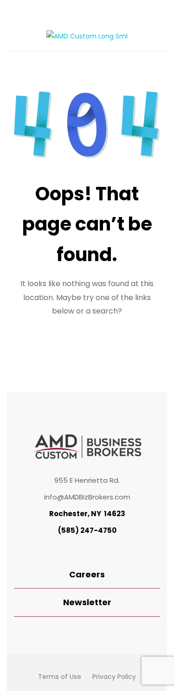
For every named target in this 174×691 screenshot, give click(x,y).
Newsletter (87, 602)
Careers (87, 574)
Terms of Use (59, 676)
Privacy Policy (114, 676)
